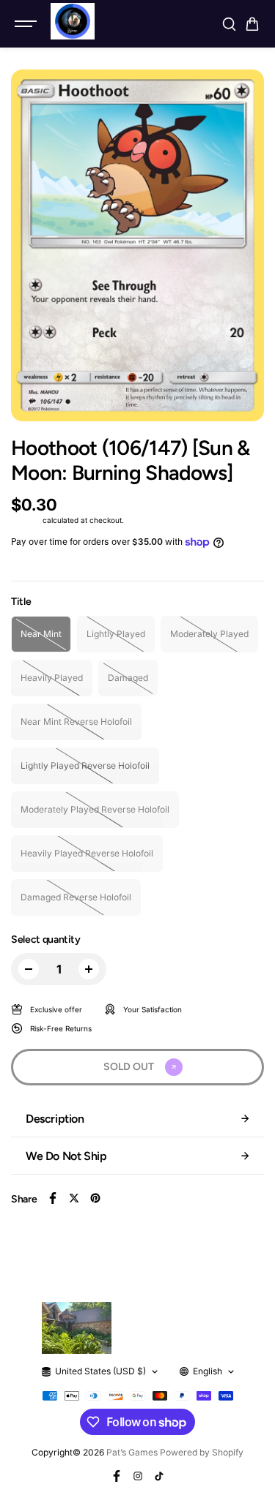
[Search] (229, 24)
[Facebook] (53, 1198)
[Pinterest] (95, 1198)
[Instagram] (138, 1476)
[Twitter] (74, 1198)
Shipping (25, 520)
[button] (252, 24)
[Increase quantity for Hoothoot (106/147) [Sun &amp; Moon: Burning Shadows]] (88, 969)
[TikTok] (159, 1476)
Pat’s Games (132, 1452)
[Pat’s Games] (73, 21)
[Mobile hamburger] (27, 24)
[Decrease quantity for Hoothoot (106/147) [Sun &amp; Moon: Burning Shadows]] (28, 969)
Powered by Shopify (201, 1452)
